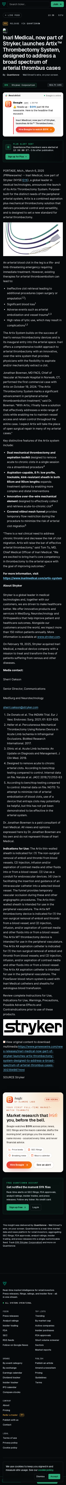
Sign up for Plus (16, 156)
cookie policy (45, 1470)
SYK (19, 85)
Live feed (14, 15)
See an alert (44, 1164)
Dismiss (40, 1476)
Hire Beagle (17, 1164)
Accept (54, 1476)
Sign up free (16, 1207)
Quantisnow (33, 23)
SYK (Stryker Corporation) (28, 1242)
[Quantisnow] (4, 4)
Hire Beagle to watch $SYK (33, 129)
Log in (36, 1207)
